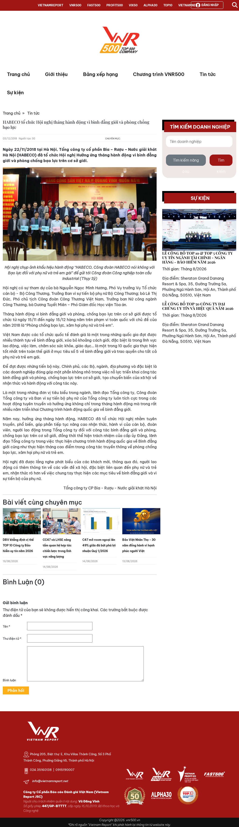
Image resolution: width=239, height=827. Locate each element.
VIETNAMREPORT (50, 5)
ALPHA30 (150, 5)
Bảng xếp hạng (100, 74)
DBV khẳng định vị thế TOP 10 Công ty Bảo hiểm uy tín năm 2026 (18, 545)
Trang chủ (18, 74)
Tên (6, 626)
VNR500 (75, 5)
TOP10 (167, 5)
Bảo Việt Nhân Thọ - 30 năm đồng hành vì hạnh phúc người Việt (138, 545)
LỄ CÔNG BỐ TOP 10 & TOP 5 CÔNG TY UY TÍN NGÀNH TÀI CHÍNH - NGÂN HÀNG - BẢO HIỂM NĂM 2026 (197, 257)
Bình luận (9, 680)
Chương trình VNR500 (158, 74)
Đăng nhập (210, 5)
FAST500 (93, 5)
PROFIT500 (114, 5)
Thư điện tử (12, 638)
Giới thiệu (56, 74)
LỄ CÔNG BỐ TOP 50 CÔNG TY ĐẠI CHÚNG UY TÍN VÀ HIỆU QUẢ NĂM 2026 (197, 306)
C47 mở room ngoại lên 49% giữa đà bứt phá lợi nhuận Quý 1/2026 (99, 545)
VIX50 (133, 5)
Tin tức (208, 74)
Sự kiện (15, 92)
